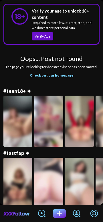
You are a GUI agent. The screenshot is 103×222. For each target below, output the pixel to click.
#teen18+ (14, 91)
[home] (16, 213)
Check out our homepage (52, 75)
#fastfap (13, 153)
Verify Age (42, 36)
